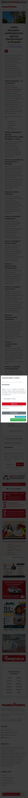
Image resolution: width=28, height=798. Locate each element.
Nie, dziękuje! (14, 413)
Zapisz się (14, 404)
